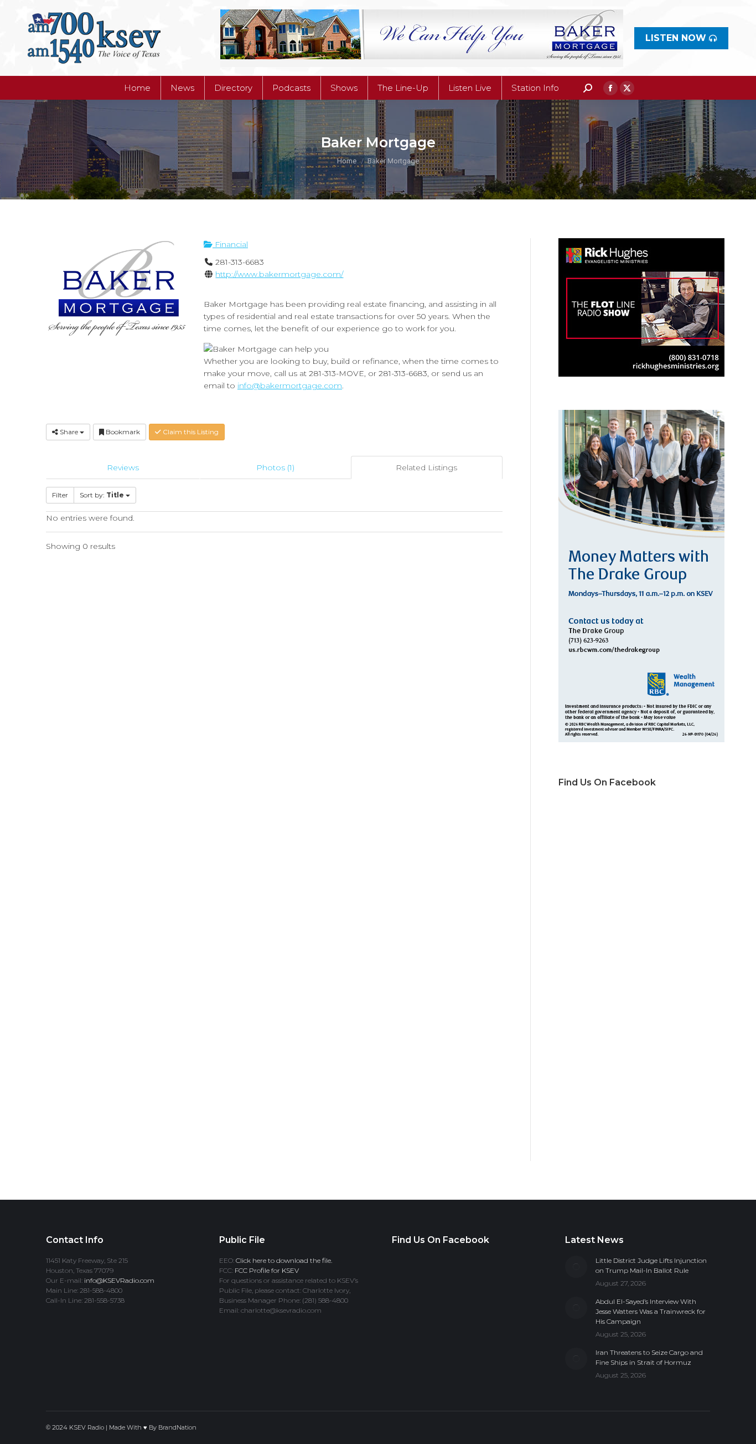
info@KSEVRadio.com (119, 1280)
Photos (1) (275, 467)
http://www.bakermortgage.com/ (279, 274)
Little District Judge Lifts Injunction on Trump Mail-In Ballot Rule (651, 1265)
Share (69, 432)
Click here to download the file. (284, 1260)
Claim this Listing (190, 432)
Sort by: (102, 495)
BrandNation (177, 1427)
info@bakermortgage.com (289, 385)
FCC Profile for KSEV (267, 1270)
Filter (60, 495)
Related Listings (426, 467)
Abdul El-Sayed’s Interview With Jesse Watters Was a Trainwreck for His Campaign (651, 1311)
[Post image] (576, 1267)
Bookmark (122, 432)
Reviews (123, 467)
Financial (230, 244)
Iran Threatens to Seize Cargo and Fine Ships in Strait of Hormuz (649, 1357)
